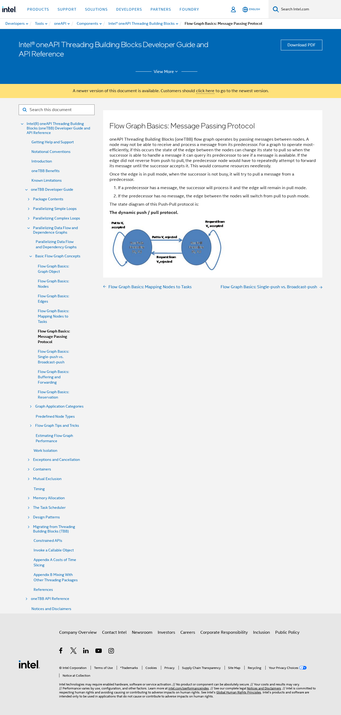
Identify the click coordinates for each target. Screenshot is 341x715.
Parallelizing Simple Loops (55, 208)
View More (164, 71)
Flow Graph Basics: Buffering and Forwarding (53, 377)
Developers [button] (129, 9)
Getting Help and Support (52, 142)
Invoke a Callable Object (54, 550)
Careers (187, 632)
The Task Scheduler (49, 507)
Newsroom (142, 632)
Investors (166, 632)
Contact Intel (114, 632)
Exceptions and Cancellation (56, 459)
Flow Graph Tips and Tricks (57, 425)
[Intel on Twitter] (74, 651)
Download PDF (301, 45)
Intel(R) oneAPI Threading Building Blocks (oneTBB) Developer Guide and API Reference (58, 128)
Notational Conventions (51, 151)
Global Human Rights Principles (238, 692)
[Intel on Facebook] (61, 651)
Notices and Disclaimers (51, 608)
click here (205, 91)
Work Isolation (45, 450)
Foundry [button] (189, 9)
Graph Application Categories (59, 406)
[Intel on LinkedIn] (86, 651)
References (43, 589)
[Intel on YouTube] (99, 651)
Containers (42, 469)
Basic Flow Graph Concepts (57, 256)
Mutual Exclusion (47, 479)
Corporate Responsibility (224, 632)
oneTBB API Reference (50, 598)
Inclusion (261, 632)
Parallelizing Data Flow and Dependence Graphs (55, 230)
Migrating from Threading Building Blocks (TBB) (54, 529)
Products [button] (38, 9)
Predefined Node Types (55, 416)
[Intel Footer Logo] (29, 664)
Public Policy (287, 632)
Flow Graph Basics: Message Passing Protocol (54, 336)
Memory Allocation (49, 498)
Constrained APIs (48, 540)
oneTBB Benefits (45, 170)
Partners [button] (161, 9)
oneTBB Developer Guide (52, 189)
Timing (39, 488)
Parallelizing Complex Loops (56, 218)
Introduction (41, 161)
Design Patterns (46, 517)
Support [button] (67, 9)
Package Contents (48, 199)
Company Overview (78, 632)
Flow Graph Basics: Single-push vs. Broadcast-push (53, 356)
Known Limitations (46, 180)
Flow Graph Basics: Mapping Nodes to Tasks (53, 316)
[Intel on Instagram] (111, 651)
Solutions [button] (96, 9)
